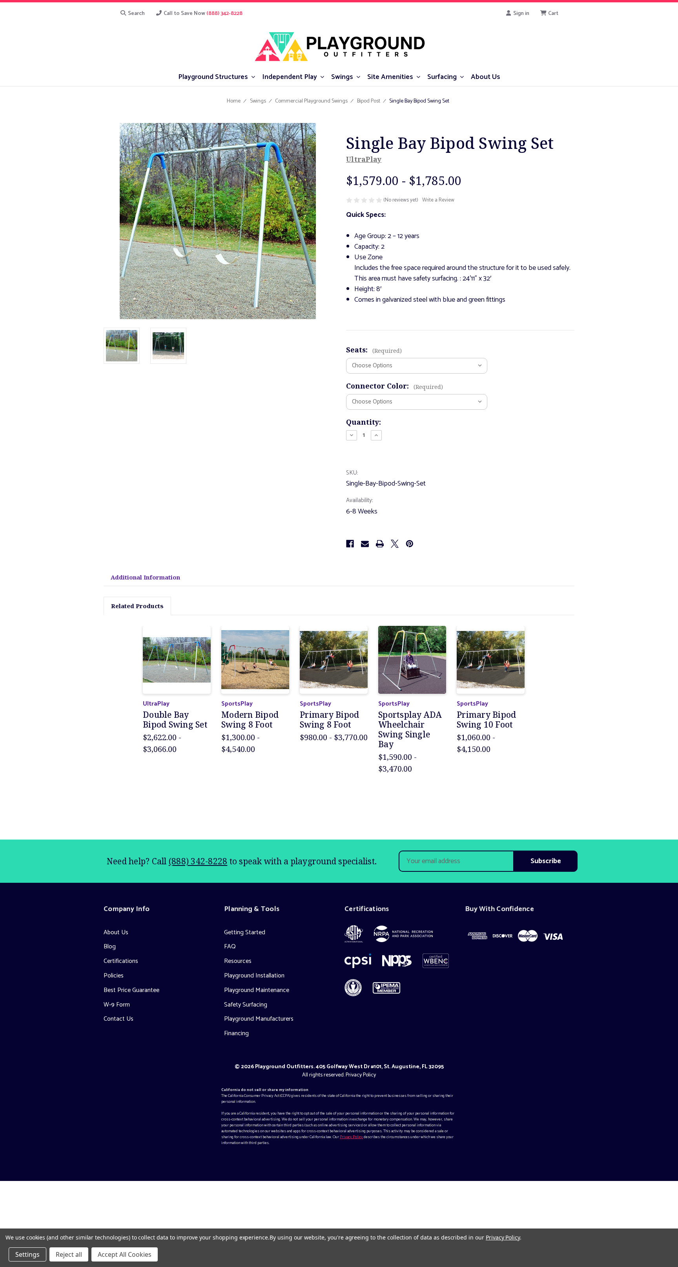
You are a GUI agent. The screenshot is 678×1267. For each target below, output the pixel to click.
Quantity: (363, 422)
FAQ (230, 946)
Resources (238, 961)
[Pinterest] (410, 544)
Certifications (121, 961)
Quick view (177, 659)
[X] (395, 544)
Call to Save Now (202, 13)
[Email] (365, 544)
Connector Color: (394, 386)
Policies (114, 975)
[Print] (380, 544)
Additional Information (145, 577)
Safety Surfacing (245, 1004)
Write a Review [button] (438, 200)
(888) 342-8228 (198, 861)
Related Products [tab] (137, 606)
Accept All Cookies (124, 1254)
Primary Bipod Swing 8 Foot (329, 720)
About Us (116, 932)
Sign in (520, 13)
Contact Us (118, 1019)
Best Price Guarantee (131, 990)
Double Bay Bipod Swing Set (175, 720)
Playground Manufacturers (258, 1019)
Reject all (69, 1254)
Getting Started (244, 932)
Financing (236, 1033)
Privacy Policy (361, 1075)
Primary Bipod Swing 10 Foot (486, 720)
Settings (27, 1254)
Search (136, 13)
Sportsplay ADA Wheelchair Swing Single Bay (410, 730)
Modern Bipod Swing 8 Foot (250, 720)
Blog (110, 946)
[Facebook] (350, 544)
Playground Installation (254, 975)
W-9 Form (117, 1004)
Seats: (374, 349)
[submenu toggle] (253, 76)
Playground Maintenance (256, 990)
